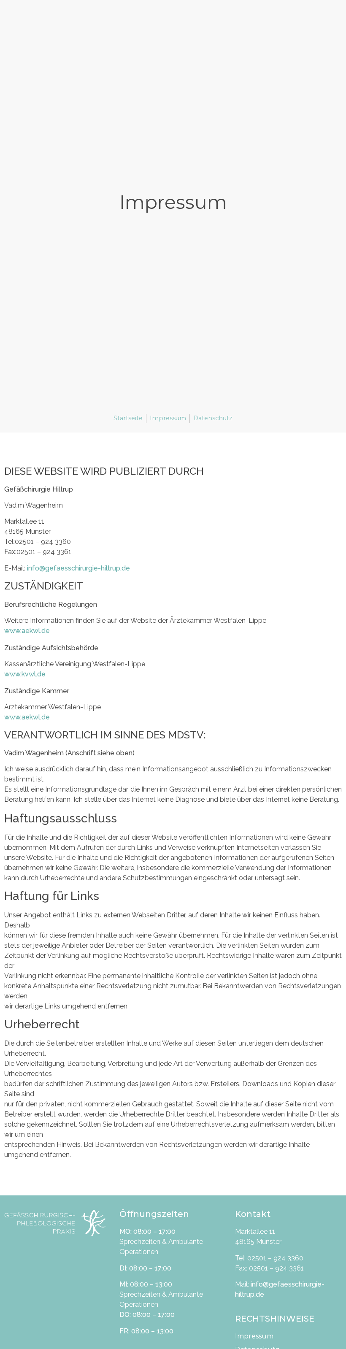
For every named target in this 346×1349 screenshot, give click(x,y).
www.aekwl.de (27, 631)
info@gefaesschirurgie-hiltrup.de (78, 568)
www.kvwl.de (25, 674)
